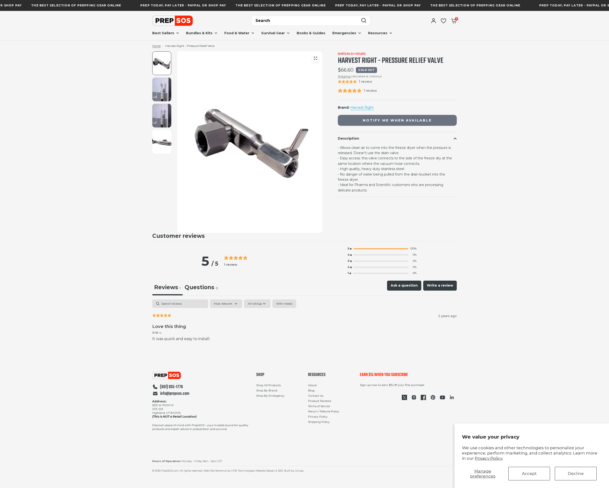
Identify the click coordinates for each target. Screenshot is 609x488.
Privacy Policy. (489, 458)
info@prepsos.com (174, 393)
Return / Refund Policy (323, 411)
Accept (529, 473)
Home (156, 46)
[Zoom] (315, 58)
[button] (382, 248)
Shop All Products (268, 385)
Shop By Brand (266, 390)
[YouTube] (442, 397)
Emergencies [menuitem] (344, 33)
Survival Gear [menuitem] (273, 33)
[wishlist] (443, 20)
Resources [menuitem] (377, 33)
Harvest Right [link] (362, 107)
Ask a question (404, 285)
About (312, 385)
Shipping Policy (319, 422)
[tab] (201, 288)
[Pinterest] (433, 397)
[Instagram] (414, 397)
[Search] (363, 21)
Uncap (299, 470)
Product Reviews (319, 401)
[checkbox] (284, 303)
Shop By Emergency (270, 395)
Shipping (344, 76)
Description (348, 138)
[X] (404, 397)
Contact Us (315, 395)
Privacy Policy (318, 416)
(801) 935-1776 (171, 387)
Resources (316, 375)
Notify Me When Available (397, 120)
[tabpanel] (304, 324)
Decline (576, 473)
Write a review (440, 285)
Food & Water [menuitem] (236, 33)
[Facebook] (423, 397)
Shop (260, 375)
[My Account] (433, 20)
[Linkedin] (452, 397)
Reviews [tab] (167, 287)
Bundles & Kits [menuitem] (199, 33)
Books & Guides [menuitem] (311, 33)
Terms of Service (319, 406)
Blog (311, 390)
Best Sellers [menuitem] (163, 33)
